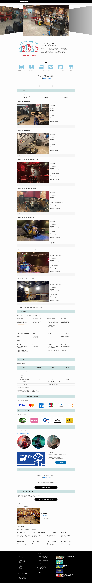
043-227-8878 (47, 78)
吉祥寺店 (20, 562)
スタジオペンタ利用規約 (42, 567)
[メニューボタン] (74, 1)
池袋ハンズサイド (22, 557)
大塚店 (20, 565)
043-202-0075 (44, 515)
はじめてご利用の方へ (41, 566)
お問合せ (39, 572)
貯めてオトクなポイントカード (43, 569)
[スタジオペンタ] (22, 1)
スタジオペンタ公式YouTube (43, 556)
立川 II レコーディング (22, 577)
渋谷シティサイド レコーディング (24, 575)
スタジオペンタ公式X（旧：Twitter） (44, 557)
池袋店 (20, 558)
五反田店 (20, 566)
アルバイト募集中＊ (26, 433)
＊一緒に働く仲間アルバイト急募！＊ (46, 83)
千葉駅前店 (20, 568)
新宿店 (20, 556)
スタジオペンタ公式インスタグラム (44, 558)
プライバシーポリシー (41, 571)
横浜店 (20, 567)
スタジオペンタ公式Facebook (43, 560)
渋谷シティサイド (22, 561)
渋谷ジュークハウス (22, 560)
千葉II (20, 570)
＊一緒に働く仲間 (20, 433)
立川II (20, 563)
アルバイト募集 (40, 568)
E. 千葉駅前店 (44, 513)
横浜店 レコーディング (22, 578)
